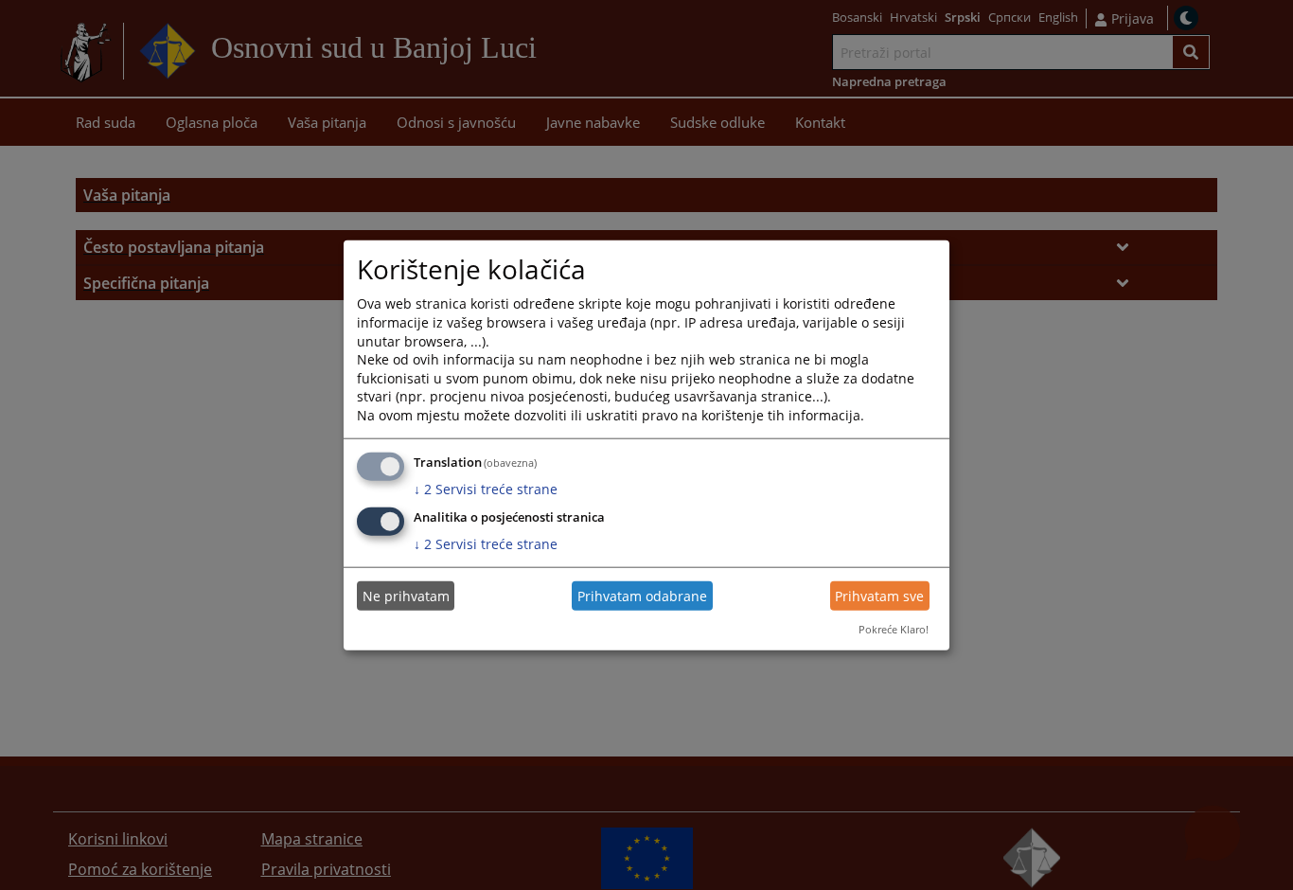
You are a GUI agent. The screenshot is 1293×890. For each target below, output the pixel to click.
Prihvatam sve (879, 596)
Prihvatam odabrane (642, 596)
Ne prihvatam (406, 596)
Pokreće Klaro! (894, 629)
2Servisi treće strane (486, 488)
